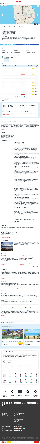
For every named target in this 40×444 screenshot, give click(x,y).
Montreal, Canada (13, 367)
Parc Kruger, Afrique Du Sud (6, 367)
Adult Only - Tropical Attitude (25, 354)
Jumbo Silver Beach (21, 355)
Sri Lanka (4, 361)
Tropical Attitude (24, 353)
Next (37, 15)
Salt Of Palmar (4, 354)
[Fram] (18, 1)
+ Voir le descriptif (4, 34)
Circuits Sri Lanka (7, 3)
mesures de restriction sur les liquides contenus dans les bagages (27, 307)
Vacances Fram (2, 3)
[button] (7, 246)
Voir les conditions (35, 266)
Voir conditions (6, 99)
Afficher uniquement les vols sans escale (9, 55)
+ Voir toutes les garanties (6, 114)
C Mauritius (27, 353)
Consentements (17, 421)
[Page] (2, 403)
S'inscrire (24, 403)
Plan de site (17, 420)
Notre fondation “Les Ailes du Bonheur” (6, 416)
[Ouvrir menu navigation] (1, 1)
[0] (36, 1)
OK (37, 403)
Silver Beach (31, 354)
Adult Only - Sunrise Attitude (14, 356)
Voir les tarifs (36, 442)
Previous (2, 15)
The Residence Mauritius (23, 356)
